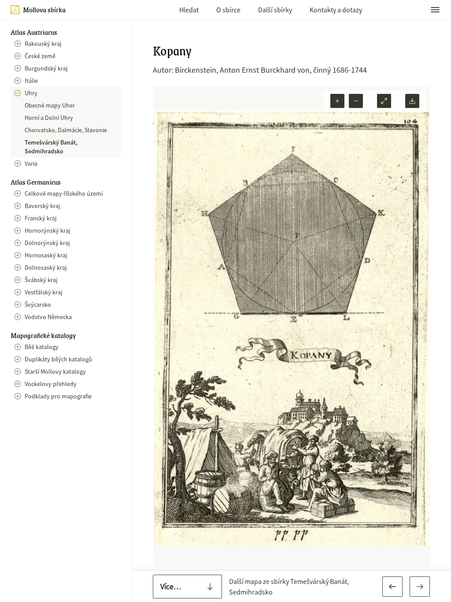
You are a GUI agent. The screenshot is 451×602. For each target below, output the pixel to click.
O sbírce (228, 9)
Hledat (189, 9)
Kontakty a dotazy (336, 9)
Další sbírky (275, 9)
